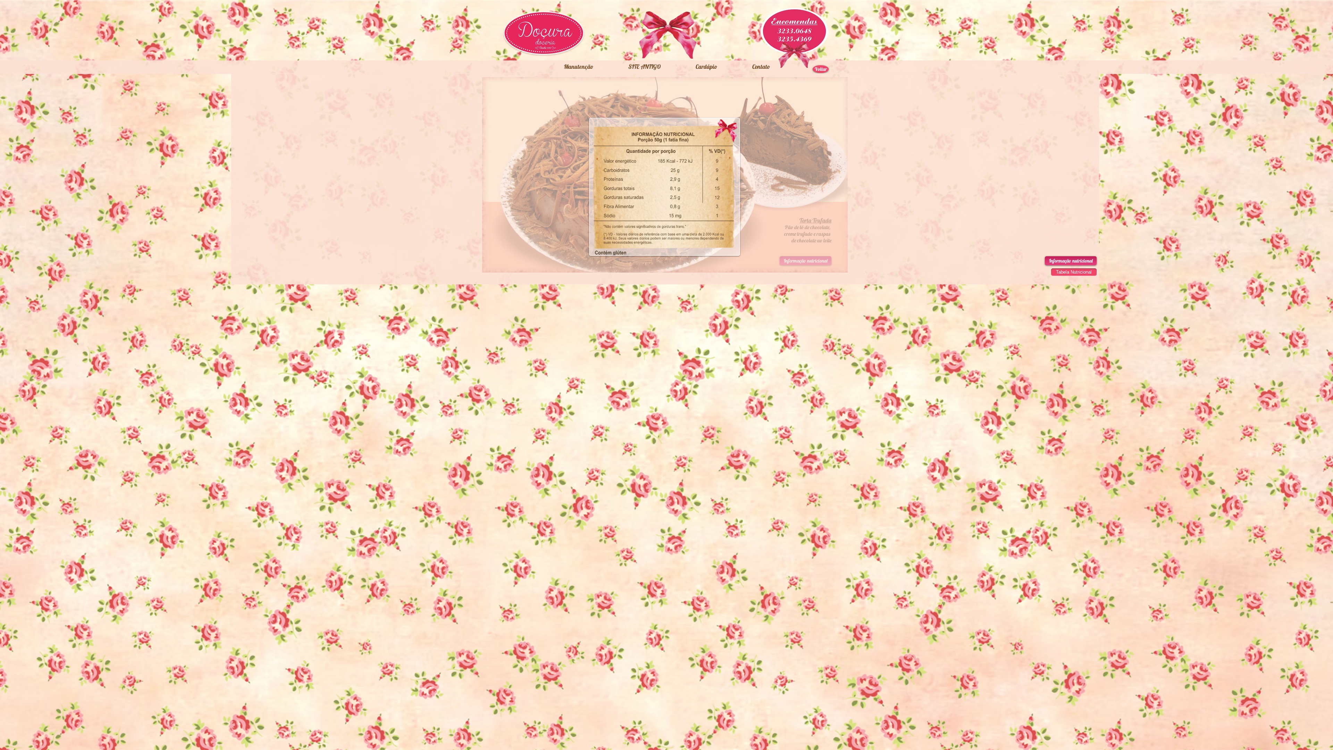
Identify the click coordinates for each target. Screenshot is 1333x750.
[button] (644, 66)
